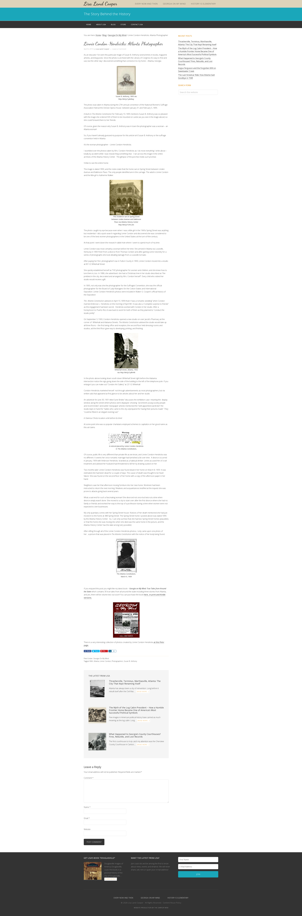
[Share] (110, 651)
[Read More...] (143, 692)
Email (87, 818)
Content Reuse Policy (172, 903)
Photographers (117, 661)
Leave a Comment (119, 49)
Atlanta (96, 661)
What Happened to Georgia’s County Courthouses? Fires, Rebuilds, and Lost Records (135, 735)
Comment (88, 778)
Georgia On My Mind (101, 658)
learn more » (111, 879)
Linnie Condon (105, 661)
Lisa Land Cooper (100, 4)
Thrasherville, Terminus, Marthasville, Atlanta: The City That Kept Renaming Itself (135, 682)
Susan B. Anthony (130, 661)
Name (87, 807)
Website (87, 829)
